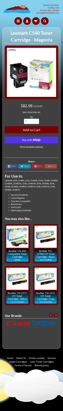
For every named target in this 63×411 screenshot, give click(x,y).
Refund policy (42, 365)
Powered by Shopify (31, 392)
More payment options (31, 146)
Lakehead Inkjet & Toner (31, 387)
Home (10, 358)
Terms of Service (23, 365)
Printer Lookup (37, 358)
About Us (21, 358)
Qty (31, 117)
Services (52, 358)
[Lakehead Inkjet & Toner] (16, 9)
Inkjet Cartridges (18, 361)
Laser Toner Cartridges (42, 361)
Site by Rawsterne (31, 389)
